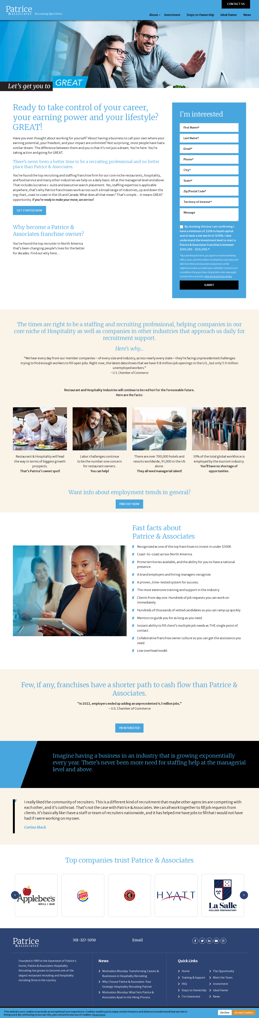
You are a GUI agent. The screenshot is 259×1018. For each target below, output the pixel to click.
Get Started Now (29, 210)
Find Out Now (129, 504)
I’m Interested (129, 728)
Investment (172, 15)
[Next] (244, 895)
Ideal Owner (229, 15)
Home (186, 971)
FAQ (184, 984)
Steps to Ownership (200, 15)
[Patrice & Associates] (34, 7)
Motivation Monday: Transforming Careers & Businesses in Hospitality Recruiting (130, 973)
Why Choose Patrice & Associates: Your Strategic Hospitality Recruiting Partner (127, 984)
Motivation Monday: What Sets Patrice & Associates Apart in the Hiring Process (128, 995)
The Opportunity (223, 971)
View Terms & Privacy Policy (218, 276)
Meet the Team (222, 977)
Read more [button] (98, 1014)
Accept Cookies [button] (244, 1012)
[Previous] (15, 895)
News (247, 15)
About (153, 15)
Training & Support (193, 977)
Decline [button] (224, 1012)
